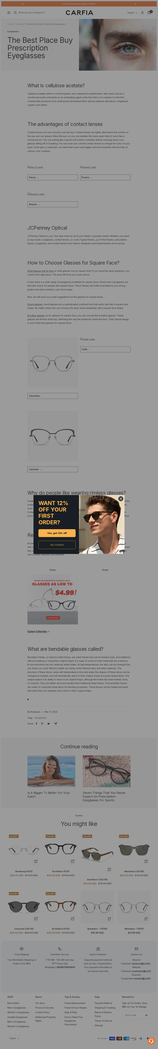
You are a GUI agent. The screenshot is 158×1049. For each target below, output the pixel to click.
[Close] (121, 498)
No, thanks (57, 544)
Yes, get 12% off (57, 533)
